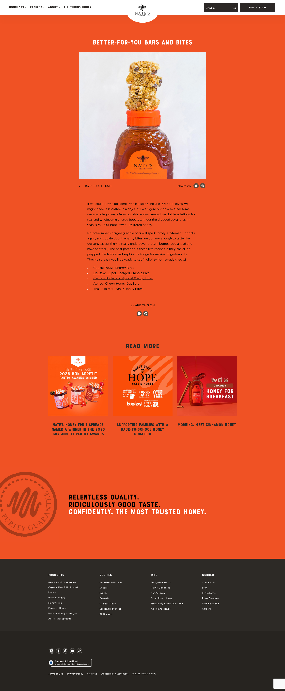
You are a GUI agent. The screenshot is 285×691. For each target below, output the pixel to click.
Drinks (103, 593)
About (53, 7)
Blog (204, 587)
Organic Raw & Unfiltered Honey (63, 590)
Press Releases (210, 598)
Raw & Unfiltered (160, 587)
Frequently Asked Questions (167, 603)
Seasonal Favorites (110, 608)
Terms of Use (55, 673)
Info (154, 575)
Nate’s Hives (158, 593)
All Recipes (105, 614)
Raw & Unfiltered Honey (62, 582)
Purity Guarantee (160, 582)
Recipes (36, 7)
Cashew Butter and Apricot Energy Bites (123, 278)
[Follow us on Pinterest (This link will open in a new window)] (145, 314)
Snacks (103, 587)
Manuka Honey (56, 597)
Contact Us (208, 582)
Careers (206, 608)
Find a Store (258, 7)
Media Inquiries (210, 603)
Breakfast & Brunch (110, 582)
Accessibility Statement (114, 673)
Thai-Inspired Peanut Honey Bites (117, 288)
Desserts (104, 598)
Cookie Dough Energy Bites (113, 267)
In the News (209, 593)
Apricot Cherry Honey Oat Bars (116, 283)
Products (16, 7)
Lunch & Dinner (108, 603)
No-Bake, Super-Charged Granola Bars (121, 273)
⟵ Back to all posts (95, 186)
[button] (25, 7)
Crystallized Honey (161, 598)
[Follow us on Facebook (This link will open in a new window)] (139, 314)
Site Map (92, 673)
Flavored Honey (57, 608)
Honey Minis (55, 603)
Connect (209, 575)
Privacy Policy (75, 673)
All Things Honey (77, 7)
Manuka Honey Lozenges (62, 613)
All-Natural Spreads (59, 618)
